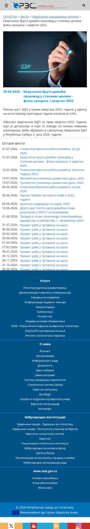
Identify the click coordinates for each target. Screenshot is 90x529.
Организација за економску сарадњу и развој (45, 458)
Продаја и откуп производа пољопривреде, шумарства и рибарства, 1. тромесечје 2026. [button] (52, 218)
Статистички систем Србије (45, 385)
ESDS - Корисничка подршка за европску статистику (45, 326)
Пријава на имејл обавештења (45, 321)
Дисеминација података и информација (45, 292)
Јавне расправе (45, 375)
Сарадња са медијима (45, 297)
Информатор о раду (45, 360)
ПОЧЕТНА (10, 17)
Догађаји (45, 394)
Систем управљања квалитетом (45, 380)
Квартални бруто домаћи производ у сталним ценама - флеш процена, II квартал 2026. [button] (51, 161)
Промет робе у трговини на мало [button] (44, 225)
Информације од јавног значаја (45, 302)
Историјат (45, 409)
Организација (45, 356)
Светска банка (45, 453)
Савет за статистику (45, 389)
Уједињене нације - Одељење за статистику (45, 424)
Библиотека (45, 312)
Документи (45, 365)
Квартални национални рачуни (55, 17)
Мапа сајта (45, 488)
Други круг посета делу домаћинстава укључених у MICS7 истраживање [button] (47, 210)
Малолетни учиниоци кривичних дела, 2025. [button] (52, 178)
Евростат (45, 438)
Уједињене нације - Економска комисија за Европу (45, 429)
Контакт (45, 351)
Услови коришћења (45, 478)
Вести (25, 17)
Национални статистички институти (45, 443)
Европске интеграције (45, 404)
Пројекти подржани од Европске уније (45, 399)
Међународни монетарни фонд (45, 448)
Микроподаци (45, 307)
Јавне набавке (45, 370)
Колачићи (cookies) (45, 483)
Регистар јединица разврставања (45, 288)
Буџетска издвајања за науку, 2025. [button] (45, 204)
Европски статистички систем (45, 434)
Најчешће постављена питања (45, 331)
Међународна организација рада (45, 462)
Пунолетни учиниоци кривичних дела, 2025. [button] (52, 183)
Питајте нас (45, 316)
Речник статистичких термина (45, 335)
